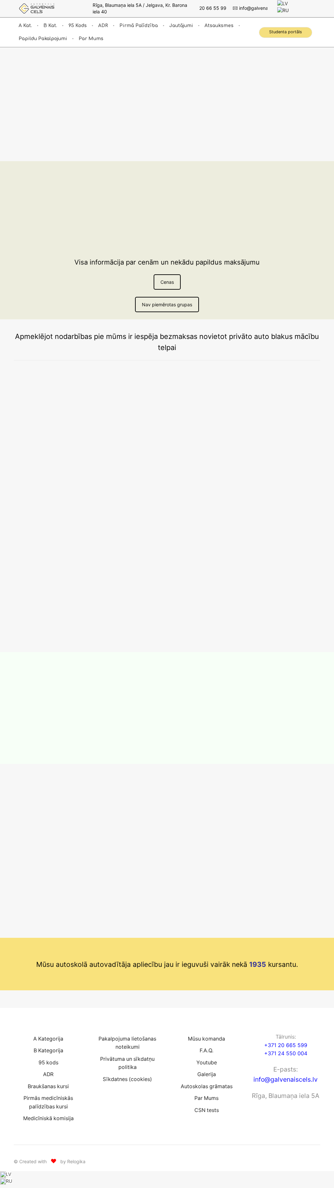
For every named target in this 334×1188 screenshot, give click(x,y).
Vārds (74, 811)
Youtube (206, 1062)
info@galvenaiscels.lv (285, 1079)
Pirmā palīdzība (138, 25)
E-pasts (76, 852)
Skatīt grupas (87, 146)
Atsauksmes (219, 25)
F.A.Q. (206, 1050)
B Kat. (50, 25)
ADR (103, 25)
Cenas (167, 282)
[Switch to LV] (282, 3)
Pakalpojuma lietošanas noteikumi (127, 1043)
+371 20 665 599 (285, 1045)
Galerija (206, 1074)
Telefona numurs (86, 831)
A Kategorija (48, 1039)
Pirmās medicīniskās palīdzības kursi (48, 1102)
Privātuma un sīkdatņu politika (127, 1063)
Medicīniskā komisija (48, 1119)
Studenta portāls (285, 31)
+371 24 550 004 (285, 1053)
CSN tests (206, 1110)
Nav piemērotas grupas (167, 304)
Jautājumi (181, 25)
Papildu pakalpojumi (43, 38)
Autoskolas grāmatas (207, 1086)
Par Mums (91, 38)
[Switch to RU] (283, 10)
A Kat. (25, 25)
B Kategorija (48, 1050)
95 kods (77, 25)
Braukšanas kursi (48, 1086)
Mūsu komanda (206, 1039)
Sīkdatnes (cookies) (127, 1079)
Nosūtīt (85, 886)
